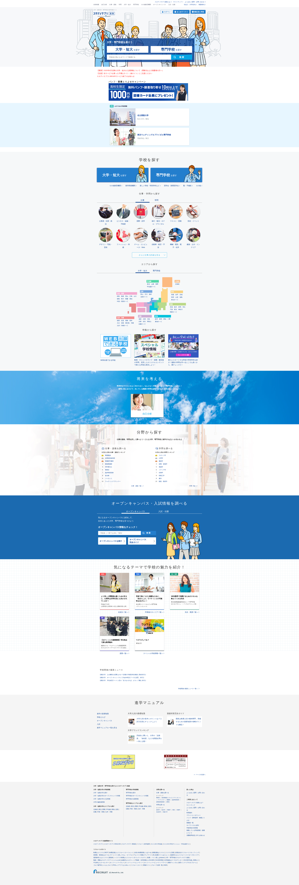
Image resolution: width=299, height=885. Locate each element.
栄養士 (168, 802)
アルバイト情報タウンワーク (142, 855)
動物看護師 (108, 464)
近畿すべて (142, 324)
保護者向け (202, 4)
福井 (150, 294)
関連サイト (146, 865)
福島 (181, 297)
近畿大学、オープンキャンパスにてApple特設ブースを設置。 (122, 677)
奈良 (144, 321)
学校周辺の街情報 (192, 828)
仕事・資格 (112, 4)
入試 (98, 724)
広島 (131, 296)
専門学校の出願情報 (132, 799)
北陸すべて (144, 297)
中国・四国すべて (122, 301)
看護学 (161, 467)
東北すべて (174, 300)
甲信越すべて (151, 286)
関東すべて (173, 312)
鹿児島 (127, 323)
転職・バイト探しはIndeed (155, 857)
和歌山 (149, 321)
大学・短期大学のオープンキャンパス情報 (106, 796)
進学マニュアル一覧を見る (107, 728)
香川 (122, 299)
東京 (175, 309)
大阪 (148, 319)
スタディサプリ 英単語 (129, 844)
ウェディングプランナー (113, 481)
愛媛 (126, 299)
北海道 (177, 284)
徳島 (118, 299)
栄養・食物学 (163, 464)
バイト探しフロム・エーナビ (123, 855)
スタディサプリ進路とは (162, 2)
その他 (198, 186)
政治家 (107, 475)
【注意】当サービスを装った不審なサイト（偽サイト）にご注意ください (124, 73)
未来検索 (96, 4)
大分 (118, 323)
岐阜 (156, 319)
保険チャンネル (173, 862)
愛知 (164, 319)
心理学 (161, 458)
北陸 (117, 809)
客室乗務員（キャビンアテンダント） (172, 797)
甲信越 (108, 809)
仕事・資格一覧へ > (137, 486)
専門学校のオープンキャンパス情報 (137, 796)
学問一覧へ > (193, 486)
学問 (120, 4)
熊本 (131, 320)
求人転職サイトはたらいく (161, 855)
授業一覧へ (124, 653)
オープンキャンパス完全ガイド (138, 541)
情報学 (169, 809)
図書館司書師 (109, 461)
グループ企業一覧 (157, 865)
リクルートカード (136, 865)
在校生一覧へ (123, 612)
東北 (100, 809)
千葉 (171, 309)
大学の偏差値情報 (99, 802)
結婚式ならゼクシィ (127, 860)
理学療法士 (108, 467)
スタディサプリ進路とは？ (195, 802)
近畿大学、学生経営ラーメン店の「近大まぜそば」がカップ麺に (123, 680)
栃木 (175, 307)
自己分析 (104, 4)
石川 (146, 294)
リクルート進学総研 (143, 844)
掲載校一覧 (190, 823)
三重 (169, 319)
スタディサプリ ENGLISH (112, 844)
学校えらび (101, 717)
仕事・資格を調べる (162, 793)
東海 (113, 809)
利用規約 (189, 813)
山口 (135, 296)
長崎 (126, 320)
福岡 (118, 320)
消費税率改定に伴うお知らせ (196, 835)
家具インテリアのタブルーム (188, 862)
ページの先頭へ (201, 774)
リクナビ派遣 (170, 852)
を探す (127, 49)
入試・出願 (171, 4)
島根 (122, 296)
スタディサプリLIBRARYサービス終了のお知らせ (116, 76)
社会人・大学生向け (190, 4)
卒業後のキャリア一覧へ (154, 612)
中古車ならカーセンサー (101, 862)
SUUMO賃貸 (159, 860)
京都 (144, 319)
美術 (173, 809)
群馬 (179, 307)
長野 (156, 284)
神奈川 (180, 309)
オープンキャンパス (159, 4)
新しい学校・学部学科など (149, 186)
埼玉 (184, 307)
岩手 (176, 294)
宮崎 (122, 323)
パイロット (108, 478)
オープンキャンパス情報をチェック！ (118, 527)
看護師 (168, 799)
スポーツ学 (162, 455)
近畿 (94, 812)
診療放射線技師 (110, 458)
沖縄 (132, 323)
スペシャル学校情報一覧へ (153, 653)
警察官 (107, 470)
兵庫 (140, 321)
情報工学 (161, 475)
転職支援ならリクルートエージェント (121, 852)
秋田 (172, 297)
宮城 (181, 294)
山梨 (152, 284)
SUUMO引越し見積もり (191, 860)
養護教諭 (108, 455)
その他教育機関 (146, 4)
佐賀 (122, 320)
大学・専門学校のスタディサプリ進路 (177, 857)
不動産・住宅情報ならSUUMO (144, 860)
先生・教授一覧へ (191, 612)
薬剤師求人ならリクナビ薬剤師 (103, 857)
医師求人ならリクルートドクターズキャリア (185, 855)
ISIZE (165, 865)
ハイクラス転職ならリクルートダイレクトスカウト (130, 857)
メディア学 (162, 470)
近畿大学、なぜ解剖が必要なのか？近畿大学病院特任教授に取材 (123, 674)
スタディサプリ (98, 844)
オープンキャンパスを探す (111, 541)
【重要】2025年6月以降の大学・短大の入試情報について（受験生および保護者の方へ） (130, 70)
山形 (176, 297)
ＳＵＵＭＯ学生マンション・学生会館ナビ (176, 844)
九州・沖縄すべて (122, 325)
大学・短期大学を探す (100, 793)
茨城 (171, 307)
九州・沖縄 (108, 812)
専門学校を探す (131, 793)
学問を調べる (160, 805)
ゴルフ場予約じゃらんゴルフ (102, 865)
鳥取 (118, 296)
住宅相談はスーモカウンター (173, 860)
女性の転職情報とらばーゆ (142, 852)
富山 (142, 294)
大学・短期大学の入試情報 (101, 799)
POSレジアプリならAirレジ (121, 865)
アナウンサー (161, 799)
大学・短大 (127, 4)
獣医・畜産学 (163, 481)
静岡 (160, 319)
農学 (160, 478)
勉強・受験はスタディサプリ (102, 860)
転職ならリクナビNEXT (100, 852)
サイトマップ (177, 2)
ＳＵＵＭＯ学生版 (156, 844)
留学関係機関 (130, 186)
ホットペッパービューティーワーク (155, 862)
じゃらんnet (116, 860)
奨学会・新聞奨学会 (171, 186)
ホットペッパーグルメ (117, 862)
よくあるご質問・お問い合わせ (194, 2)
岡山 (126, 296)
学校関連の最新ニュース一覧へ (188, 688)
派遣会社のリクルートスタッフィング (187, 852)
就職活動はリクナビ (158, 852)
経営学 (158, 809)
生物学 (161, 472)
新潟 (148, 284)
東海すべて (158, 321)
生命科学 (158, 812)
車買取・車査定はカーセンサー (103, 855)
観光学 (163, 809)
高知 (131, 299)
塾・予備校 (187, 186)
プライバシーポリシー (194, 815)
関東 (104, 809)
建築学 (161, 461)
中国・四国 (100, 812)
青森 (172, 294)
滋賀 (140, 319)
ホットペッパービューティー (134, 862)
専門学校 (136, 4)
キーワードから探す (193, 825)
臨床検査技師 (109, 472)
